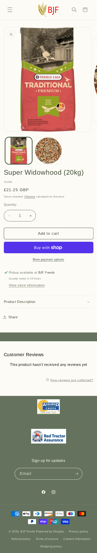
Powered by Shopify (50, 531)
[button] (10, 9)
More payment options (48, 259)
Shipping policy (51, 546)
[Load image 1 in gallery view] (18, 150)
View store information (27, 285)
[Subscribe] (76, 474)
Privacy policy (78, 531)
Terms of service (47, 539)
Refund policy (21, 539)
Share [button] (13, 317)
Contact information (77, 539)
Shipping (29, 196)
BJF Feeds (28, 531)
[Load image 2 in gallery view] (48, 150)
